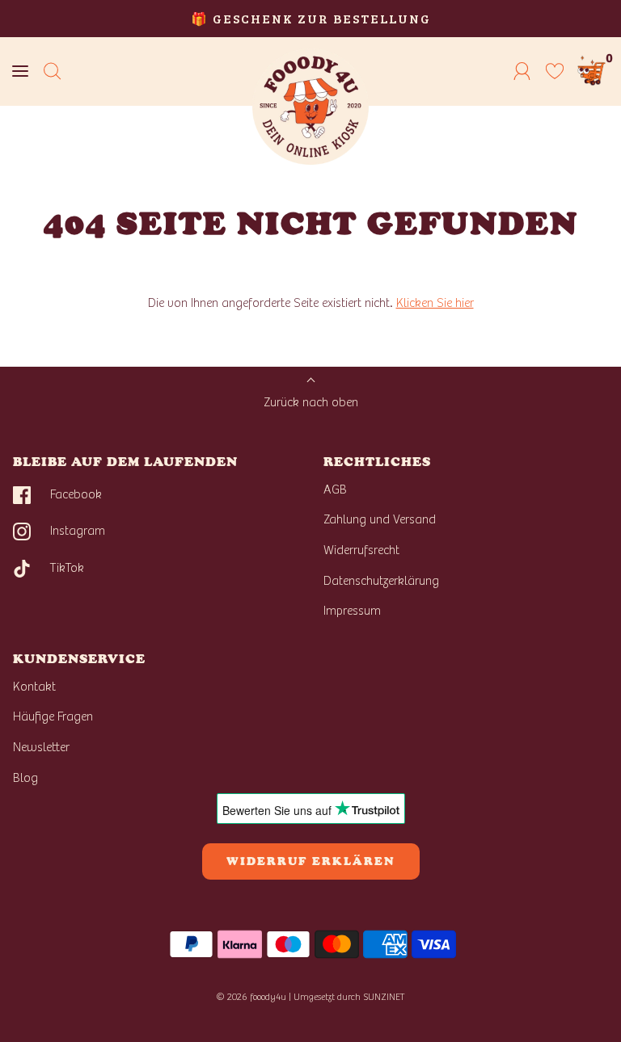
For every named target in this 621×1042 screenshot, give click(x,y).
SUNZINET (384, 996)
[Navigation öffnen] (20, 71)
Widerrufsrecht (361, 550)
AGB (335, 489)
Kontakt (34, 686)
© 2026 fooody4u (251, 996)
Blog (25, 778)
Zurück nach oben (311, 402)
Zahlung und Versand (379, 519)
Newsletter (41, 747)
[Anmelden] (522, 71)
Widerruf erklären (310, 861)
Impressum (352, 610)
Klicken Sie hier (435, 303)
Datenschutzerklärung (381, 581)
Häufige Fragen (53, 716)
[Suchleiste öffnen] (52, 71)
